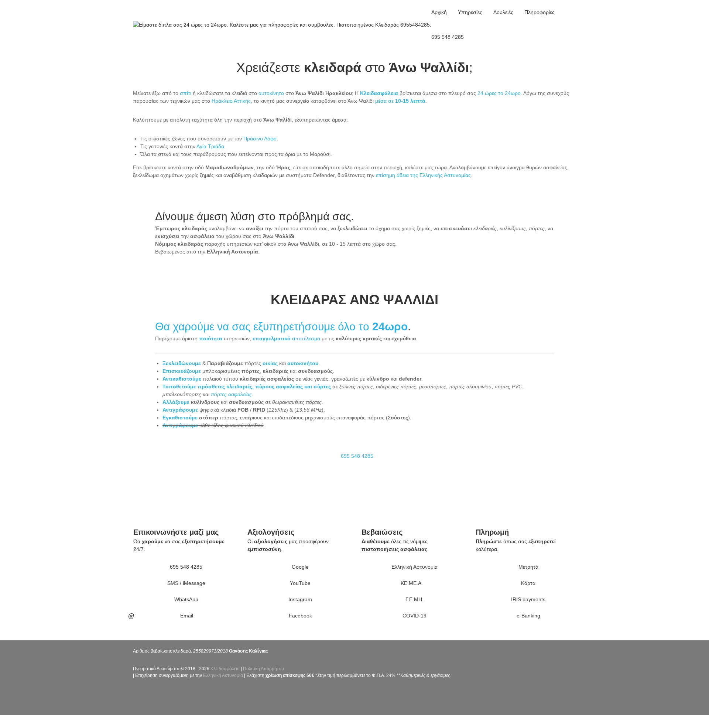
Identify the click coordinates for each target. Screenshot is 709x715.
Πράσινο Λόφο (260, 139)
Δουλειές (503, 12)
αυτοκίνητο (271, 93)
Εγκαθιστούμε (180, 418)
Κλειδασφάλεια (225, 668)
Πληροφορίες (539, 12)
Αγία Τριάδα (210, 146)
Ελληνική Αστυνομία (223, 675)
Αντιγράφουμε (180, 410)
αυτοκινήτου (302, 363)
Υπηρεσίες (470, 12)
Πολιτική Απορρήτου (263, 668)
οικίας (270, 363)
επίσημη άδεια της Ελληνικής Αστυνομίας (423, 175)
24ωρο (390, 326)
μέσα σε (400, 101)
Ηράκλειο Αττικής (231, 101)
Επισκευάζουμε (181, 371)
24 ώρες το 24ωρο (499, 93)
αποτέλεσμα (286, 338)
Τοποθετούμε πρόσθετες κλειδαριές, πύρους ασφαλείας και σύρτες (246, 386)
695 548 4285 (447, 37)
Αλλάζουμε (175, 402)
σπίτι (185, 93)
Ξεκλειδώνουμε (181, 363)
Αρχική (439, 12)
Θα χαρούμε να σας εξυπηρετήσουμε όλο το (263, 326)
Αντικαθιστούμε (181, 379)
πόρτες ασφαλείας (231, 394)
